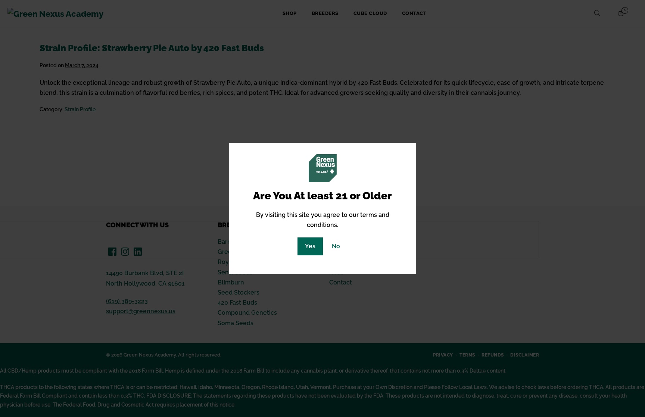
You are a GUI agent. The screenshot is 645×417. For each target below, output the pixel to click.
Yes (310, 246)
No (336, 246)
